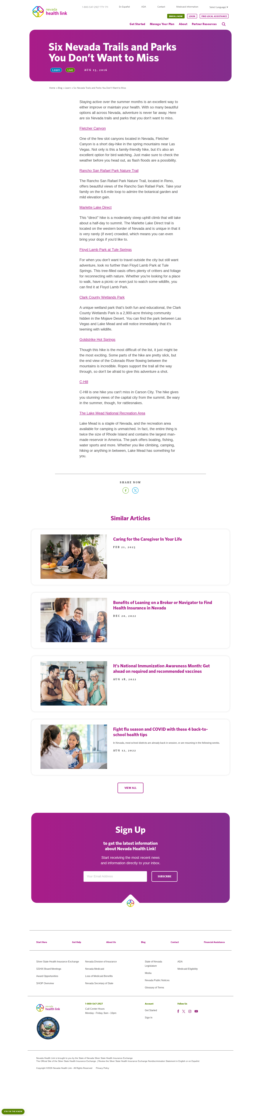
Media (148, 973)
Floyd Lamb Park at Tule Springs (105, 250)
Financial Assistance (214, 942)
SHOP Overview (45, 983)
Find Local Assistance (214, 16)
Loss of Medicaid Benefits (99, 976)
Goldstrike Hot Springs (97, 339)
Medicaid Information (187, 6)
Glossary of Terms (154, 987)
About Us (111, 942)
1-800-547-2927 (94, 1003)
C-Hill (83, 382)
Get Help (76, 942)
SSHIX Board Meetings (48, 969)
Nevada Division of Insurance (101, 961)
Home (52, 87)
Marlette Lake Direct (95, 207)
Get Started (137, 24)
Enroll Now (176, 16)
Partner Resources (204, 24)
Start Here (41, 942)
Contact (161, 6)
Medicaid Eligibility (187, 969)
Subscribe (164, 876)
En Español (124, 6)
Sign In (148, 1017)
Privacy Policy (102, 1068)
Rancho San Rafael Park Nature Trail (109, 171)
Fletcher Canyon (92, 128)
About (183, 24)
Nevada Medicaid (94, 969)
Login (192, 16)
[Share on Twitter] (135, 492)
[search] (224, 24)
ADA (143, 6)
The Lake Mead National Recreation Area (112, 413)
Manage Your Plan (162, 24)
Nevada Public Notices (157, 980)
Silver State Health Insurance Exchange (57, 961)
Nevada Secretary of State (99, 983)
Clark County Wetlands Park (102, 297)
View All (130, 787)
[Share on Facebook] (125, 492)
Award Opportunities (47, 976)
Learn (68, 87)
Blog (60, 87)
